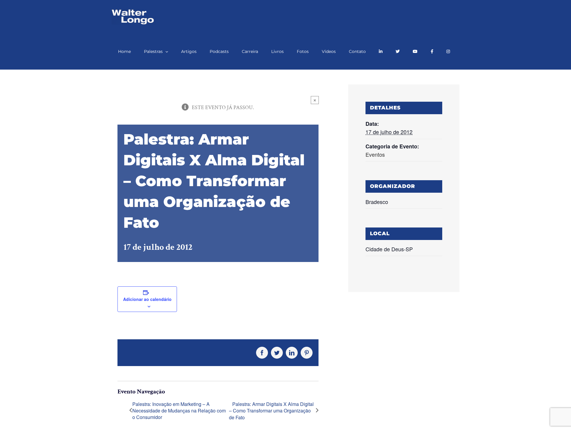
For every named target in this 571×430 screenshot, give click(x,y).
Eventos (375, 154)
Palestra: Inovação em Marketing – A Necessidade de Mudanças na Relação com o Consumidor (179, 411)
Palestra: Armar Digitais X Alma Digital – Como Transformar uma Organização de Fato (271, 411)
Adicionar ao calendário (147, 299)
